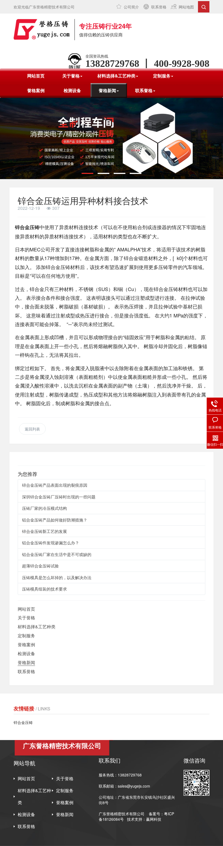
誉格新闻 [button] (107, 90)
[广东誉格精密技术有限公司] (42, 29)
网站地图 (186, 7)
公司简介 (131, 7)
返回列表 (32, 429)
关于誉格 (26, 617)
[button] (87, 173)
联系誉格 (158, 7)
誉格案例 (36, 90)
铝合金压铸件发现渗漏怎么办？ (50, 542)
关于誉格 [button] (71, 76)
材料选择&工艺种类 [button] (116, 76)
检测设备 (72, 90)
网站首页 (36, 76)
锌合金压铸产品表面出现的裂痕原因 (54, 485)
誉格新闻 (26, 662)
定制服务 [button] (162, 76)
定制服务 (26, 635)
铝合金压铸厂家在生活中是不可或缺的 (56, 554)
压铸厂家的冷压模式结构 (44, 508)
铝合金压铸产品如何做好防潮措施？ (54, 520)
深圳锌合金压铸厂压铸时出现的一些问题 (58, 497)
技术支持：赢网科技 (144, 819)
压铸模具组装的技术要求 (44, 589)
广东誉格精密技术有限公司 (121, 813)
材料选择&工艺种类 (36, 626)
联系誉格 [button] (144, 90)
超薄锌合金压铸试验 (40, 566)
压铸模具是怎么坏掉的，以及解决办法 (56, 577)
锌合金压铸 (27, 227)
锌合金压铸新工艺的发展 (44, 531)
